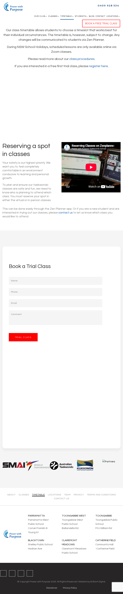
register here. (99, 66)
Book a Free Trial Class (101, 23)
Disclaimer (51, 588)
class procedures (81, 59)
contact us (65, 212)
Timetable (66, 16)
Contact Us (61, 498)
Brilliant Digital (97, 582)
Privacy (79, 495)
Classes (52, 16)
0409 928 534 (108, 5)
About (11, 495)
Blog (91, 16)
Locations (112, 16)
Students (80, 16)
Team (67, 495)
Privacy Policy (70, 588)
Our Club (39, 16)
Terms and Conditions (101, 495)
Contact (100, 16)
